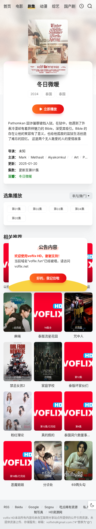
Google (33, 507)
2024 (34, 94)
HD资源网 (55, 512)
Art (76, 157)
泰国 (48, 94)
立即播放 (50, 109)
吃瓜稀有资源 (68, 507)
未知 (22, 151)
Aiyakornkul (57, 157)
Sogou (49, 507)
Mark (23, 157)
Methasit (37, 157)
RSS (6, 507)
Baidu (19, 507)
